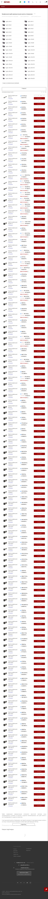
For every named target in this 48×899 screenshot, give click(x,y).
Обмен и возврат (17, 856)
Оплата (15, 848)
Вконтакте (17, 882)
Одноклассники (24, 882)
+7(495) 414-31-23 (20, 862)
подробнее (23, 824)
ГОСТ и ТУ (15, 852)
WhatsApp (27, 882)
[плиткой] (42, 92)
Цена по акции (23, 138)
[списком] (44, 92)
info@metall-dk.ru (25, 867)
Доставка (15, 850)
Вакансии (28, 850)
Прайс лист (15, 854)
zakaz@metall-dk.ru (24, 865)
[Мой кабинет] (40, 2)
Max (30, 882)
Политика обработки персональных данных (11, 894)
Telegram (21, 882)
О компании (29, 848)
